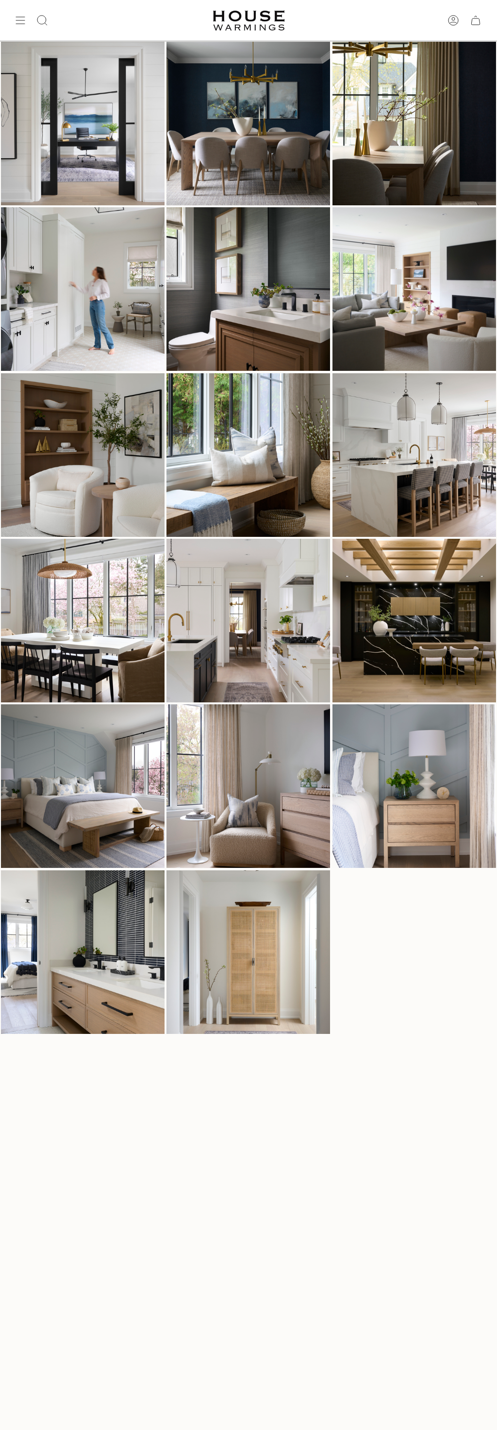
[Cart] (475, 20)
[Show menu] (20, 20)
